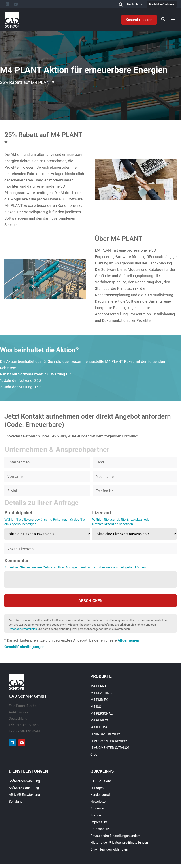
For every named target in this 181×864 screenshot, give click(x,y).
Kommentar (16, 560)
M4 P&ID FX (99, 700)
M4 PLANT (98, 686)
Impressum (98, 822)
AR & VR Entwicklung (24, 795)
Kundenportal (100, 795)
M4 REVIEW (99, 720)
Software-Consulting (24, 788)
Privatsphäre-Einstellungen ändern (115, 836)
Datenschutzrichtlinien (23, 629)
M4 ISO (95, 707)
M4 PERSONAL (101, 713)
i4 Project (97, 788)
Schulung (15, 802)
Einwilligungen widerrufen (109, 849)
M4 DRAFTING (101, 693)
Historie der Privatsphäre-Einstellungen (119, 843)
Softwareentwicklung (24, 781)
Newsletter (98, 802)
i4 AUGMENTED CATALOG (109, 748)
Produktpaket (18, 512)
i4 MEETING (99, 727)
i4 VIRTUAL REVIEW (105, 734)
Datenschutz (99, 829)
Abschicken (90, 600)
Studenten (97, 808)
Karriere (96, 815)
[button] (173, 19)
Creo (94, 755)
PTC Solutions (101, 781)
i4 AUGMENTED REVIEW (108, 741)
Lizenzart (101, 512)
